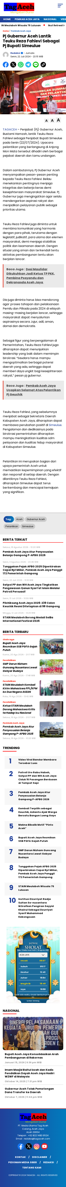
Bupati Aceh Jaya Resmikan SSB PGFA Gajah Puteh (20, 646)
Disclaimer (39, 1157)
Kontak (20, 1157)
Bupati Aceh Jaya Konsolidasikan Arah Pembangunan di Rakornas (32, 1055)
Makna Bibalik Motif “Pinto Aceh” (35, 826)
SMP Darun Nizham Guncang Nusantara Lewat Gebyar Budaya (20, 667)
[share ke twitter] (14, 66)
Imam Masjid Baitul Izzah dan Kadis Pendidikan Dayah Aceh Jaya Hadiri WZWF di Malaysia (29, 1073)
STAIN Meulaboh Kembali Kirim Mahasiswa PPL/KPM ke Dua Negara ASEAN (20, 688)
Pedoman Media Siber (22, 1162)
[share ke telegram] (28, 66)
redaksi (15, 53)
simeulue (27, 526)
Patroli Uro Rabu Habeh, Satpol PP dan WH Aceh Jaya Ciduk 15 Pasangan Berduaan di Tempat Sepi (37, 778)
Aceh (19, 519)
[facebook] (21, 1148)
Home (7, 19)
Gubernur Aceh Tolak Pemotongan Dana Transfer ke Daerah (29, 1090)
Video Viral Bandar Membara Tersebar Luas (37, 761)
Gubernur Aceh (36, 519)
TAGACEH (10, 129)
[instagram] (37, 1148)
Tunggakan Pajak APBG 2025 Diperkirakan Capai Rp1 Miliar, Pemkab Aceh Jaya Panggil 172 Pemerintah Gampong (38, 872)
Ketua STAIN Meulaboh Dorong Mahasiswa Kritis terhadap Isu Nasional (19, 709)
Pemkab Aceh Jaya (27, 19)
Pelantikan (12, 526)
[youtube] (44, 1148)
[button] (46, 121)
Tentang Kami (31, 1167)
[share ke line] (36, 66)
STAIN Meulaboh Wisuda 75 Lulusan (36, 888)
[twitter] (29, 1148)
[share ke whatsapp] (21, 66)
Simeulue (55, 425)
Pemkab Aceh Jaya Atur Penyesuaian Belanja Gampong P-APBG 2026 (18, 730)
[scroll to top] (61, 1166)
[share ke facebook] (6, 66)
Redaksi (48, 1162)
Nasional (50, 19)
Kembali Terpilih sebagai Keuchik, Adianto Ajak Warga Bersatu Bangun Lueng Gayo (37, 812)
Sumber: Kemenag (33, 1001)
